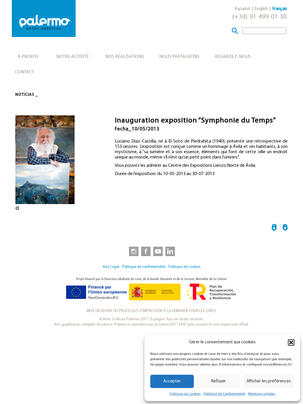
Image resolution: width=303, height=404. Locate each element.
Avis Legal (111, 267)
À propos (28, 56)
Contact (24, 72)
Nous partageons (179, 56)
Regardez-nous (233, 56)
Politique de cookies (185, 394)
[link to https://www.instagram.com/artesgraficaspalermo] (132, 251)
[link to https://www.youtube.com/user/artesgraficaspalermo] (158, 251)
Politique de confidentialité (143, 267)
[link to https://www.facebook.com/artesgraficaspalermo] (145, 251)
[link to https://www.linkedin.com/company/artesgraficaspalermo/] (171, 251)
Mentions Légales (261, 394)
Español (242, 9)
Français (279, 9)
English (261, 9)
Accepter (172, 381)
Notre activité (72, 56)
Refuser (218, 381)
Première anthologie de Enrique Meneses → (285, 228)
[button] (291, 342)
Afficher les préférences (268, 381)
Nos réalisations (124, 56)
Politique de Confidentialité (224, 394)
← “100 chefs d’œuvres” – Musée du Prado (274, 228)
